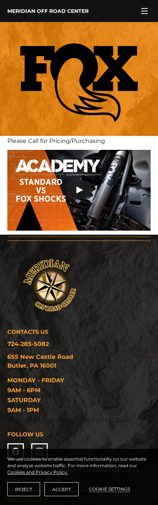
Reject (23, 489)
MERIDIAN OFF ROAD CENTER (48, 11)
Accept (61, 489)
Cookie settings (109, 489)
